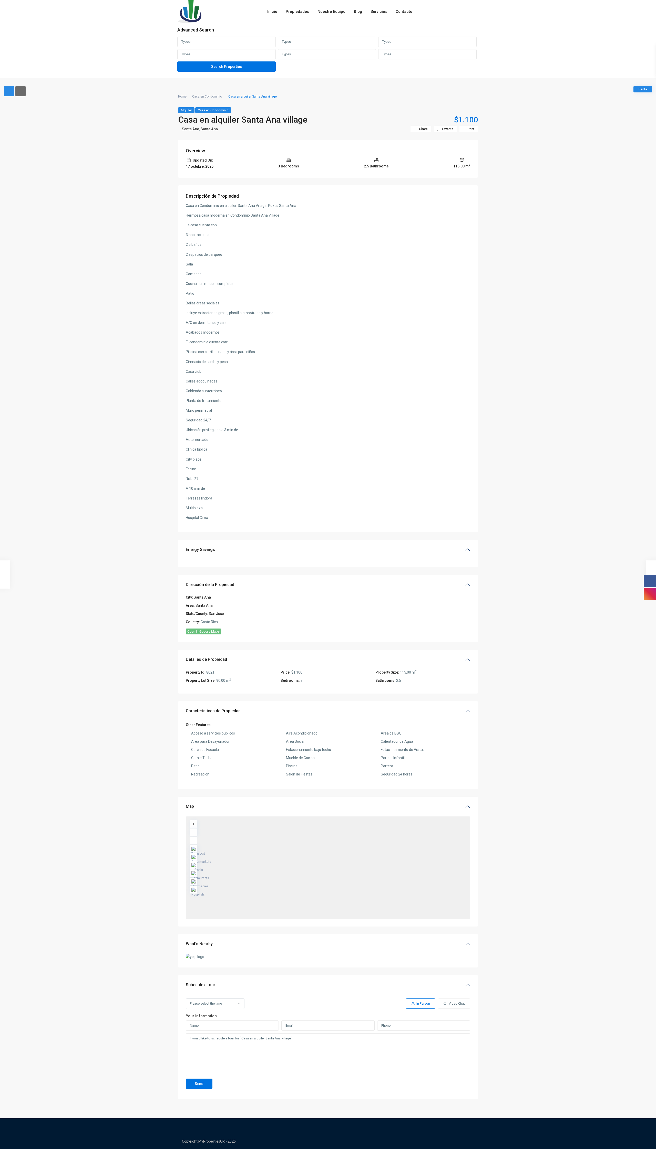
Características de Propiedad (213, 710)
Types (185, 42)
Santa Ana (190, 129)
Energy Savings (200, 549)
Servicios (379, 11)
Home (182, 96)
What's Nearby (199, 943)
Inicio (272, 11)
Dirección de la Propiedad (210, 584)
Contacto (404, 11)
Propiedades (297, 11)
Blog (358, 11)
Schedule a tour (200, 984)
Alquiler (186, 110)
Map (190, 806)
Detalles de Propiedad (206, 659)
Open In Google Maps (203, 631)
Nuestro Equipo (331, 11)
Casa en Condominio (207, 96)
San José (216, 614)
